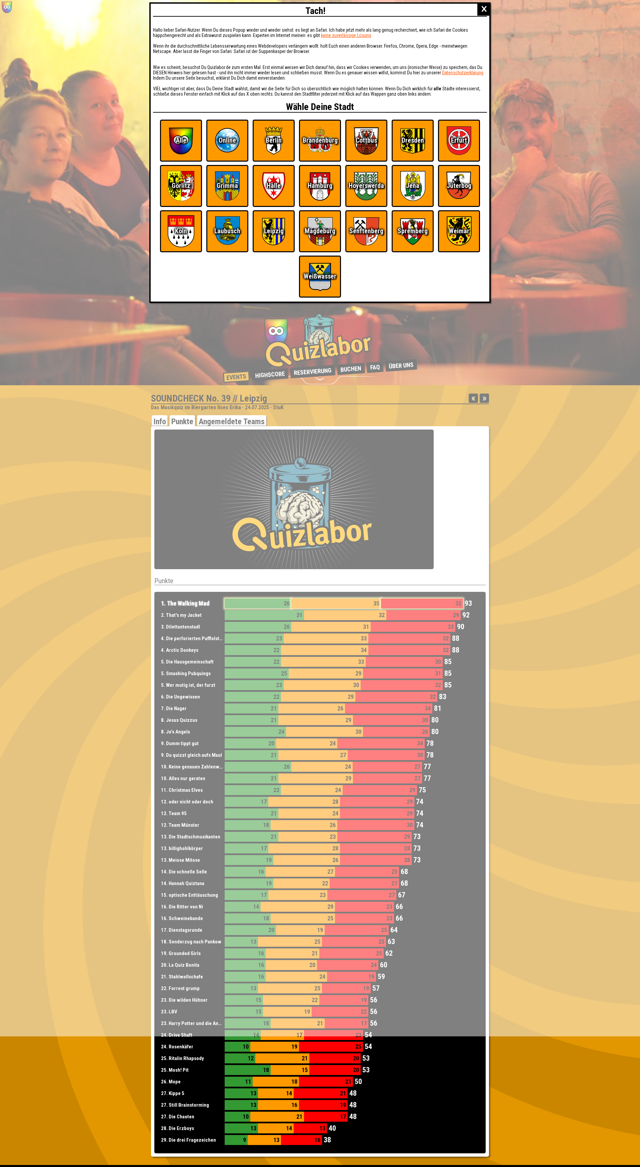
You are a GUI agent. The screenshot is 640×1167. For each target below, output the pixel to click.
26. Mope (171, 1082)
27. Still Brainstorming (185, 1105)
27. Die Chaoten (177, 1117)
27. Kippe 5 (172, 1093)
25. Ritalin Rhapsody (182, 1058)
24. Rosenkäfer (177, 1047)
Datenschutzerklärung (462, 72)
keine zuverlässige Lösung (346, 35)
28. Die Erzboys (177, 1128)
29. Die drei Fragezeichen (188, 1140)
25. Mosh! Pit (175, 1070)
